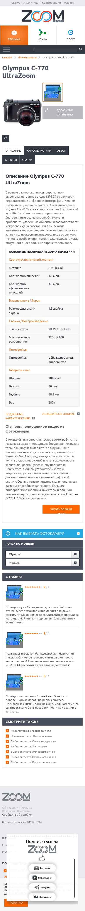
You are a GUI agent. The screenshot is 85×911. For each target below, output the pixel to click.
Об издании (10, 807)
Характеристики (39, 150)
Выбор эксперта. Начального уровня (33, 756)
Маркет (69, 2)
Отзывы (11, 159)
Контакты (23, 811)
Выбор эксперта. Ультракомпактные (33, 751)
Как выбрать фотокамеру (39, 533)
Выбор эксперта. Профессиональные (34, 762)
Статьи (27, 159)
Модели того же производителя (31, 730)
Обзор (61, 150)
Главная (7, 57)
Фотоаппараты (27, 57)
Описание (13, 150)
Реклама (26, 807)
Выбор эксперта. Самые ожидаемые (33, 741)
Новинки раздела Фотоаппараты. (31, 736)
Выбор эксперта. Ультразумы (29, 746)
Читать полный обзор (61, 511)
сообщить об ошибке (58, 413)
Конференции (51, 2)
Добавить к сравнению (65, 112)
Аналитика (31, 2)
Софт (71, 39)
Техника (14, 39)
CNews (15, 2)
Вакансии (8, 811)
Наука (42, 39)
